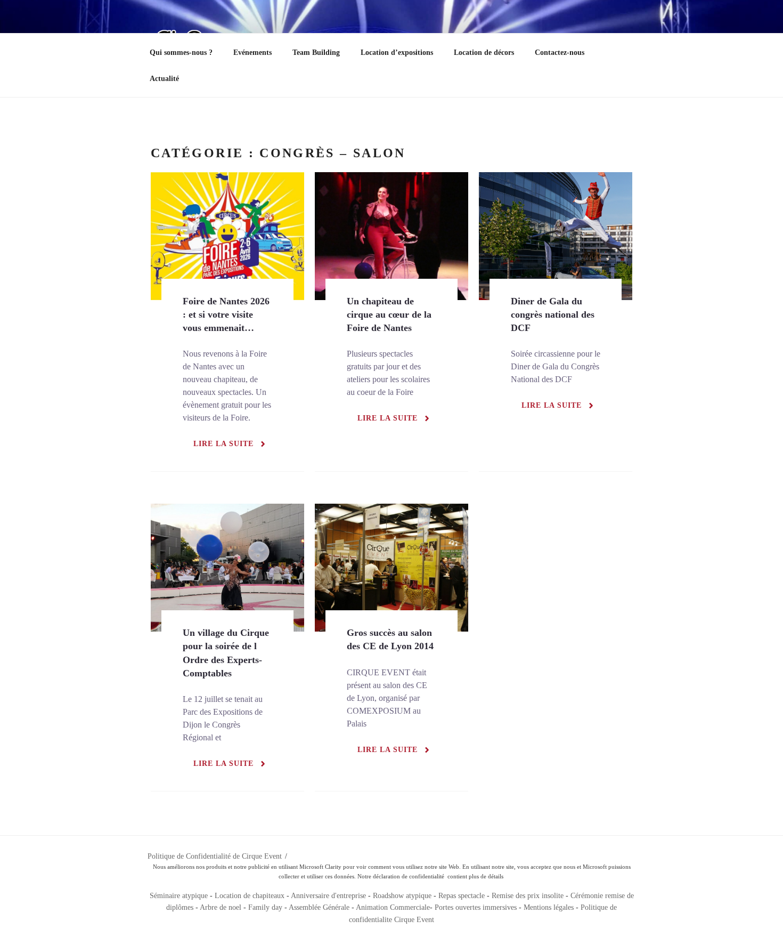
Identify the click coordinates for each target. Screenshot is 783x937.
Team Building (316, 52)
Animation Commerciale (393, 907)
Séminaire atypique (179, 896)
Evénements (252, 52)
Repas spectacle (461, 896)
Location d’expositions (397, 52)
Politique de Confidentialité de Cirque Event (215, 856)
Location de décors (484, 52)
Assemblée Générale (319, 907)
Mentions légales (549, 907)
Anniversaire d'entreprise (328, 896)
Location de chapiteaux (251, 896)
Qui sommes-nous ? (181, 52)
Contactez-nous (559, 52)
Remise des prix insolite (528, 896)
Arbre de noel (220, 907)
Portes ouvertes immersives (476, 907)
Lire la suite (223, 444)
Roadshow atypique (402, 896)
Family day (265, 907)
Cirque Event (414, 920)
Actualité (164, 79)
